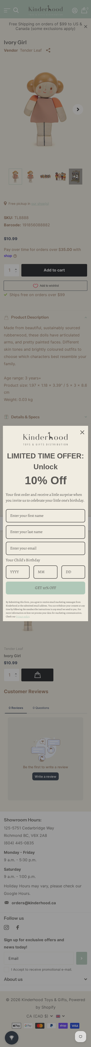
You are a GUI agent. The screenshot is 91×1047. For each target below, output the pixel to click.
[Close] (82, 432)
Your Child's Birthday (23, 560)
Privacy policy (22, 616)
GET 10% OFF (45, 588)
